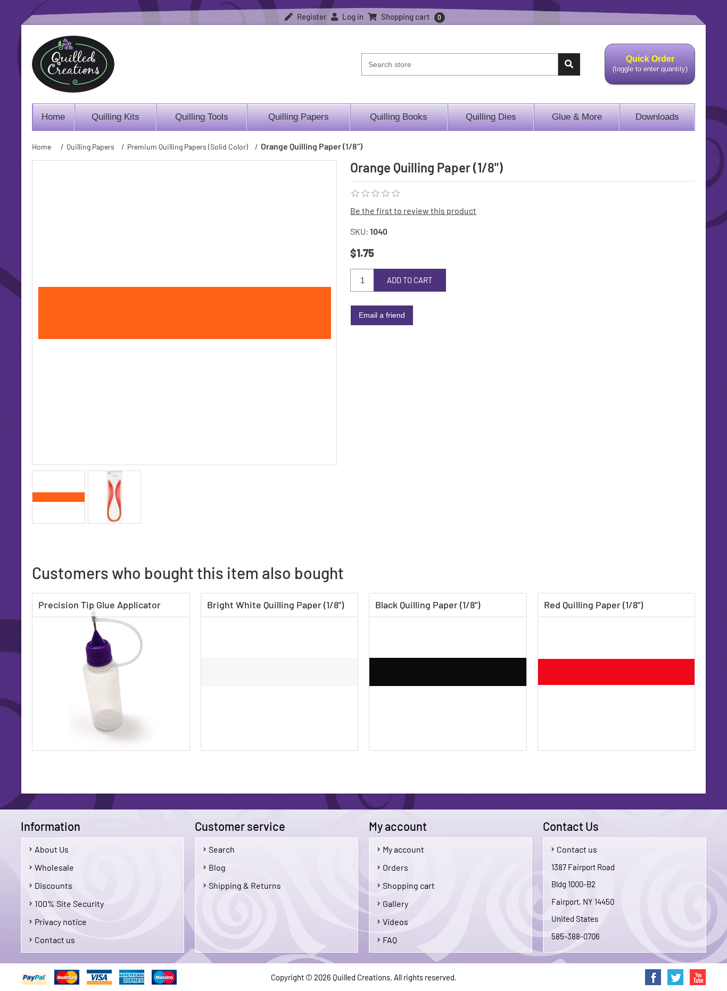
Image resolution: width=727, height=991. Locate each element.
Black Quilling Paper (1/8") (427, 604)
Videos (395, 921)
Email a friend (382, 315)
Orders (395, 867)
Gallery (395, 903)
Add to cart (410, 280)
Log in (352, 16)
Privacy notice (61, 921)
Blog (217, 867)
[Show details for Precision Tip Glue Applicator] (110, 671)
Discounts (53, 885)
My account (403, 849)
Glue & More (577, 117)
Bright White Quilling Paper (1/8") (275, 604)
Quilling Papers (298, 117)
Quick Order (646, 69)
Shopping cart (409, 885)
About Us (52, 849)
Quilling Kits (115, 117)
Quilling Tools (201, 117)
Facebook (653, 977)
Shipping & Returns (245, 885)
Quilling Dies (491, 117)
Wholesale (54, 867)
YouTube (697, 977)
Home (53, 117)
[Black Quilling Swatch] (447, 671)
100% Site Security (69, 903)
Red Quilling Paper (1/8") (593, 604)
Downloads (657, 117)
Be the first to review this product (413, 210)
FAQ (390, 940)
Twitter (675, 977)
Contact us (55, 940)
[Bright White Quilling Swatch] (279, 671)
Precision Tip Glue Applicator (99, 604)
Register (311, 16)
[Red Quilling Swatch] (616, 671)
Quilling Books (398, 117)
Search (222, 849)
